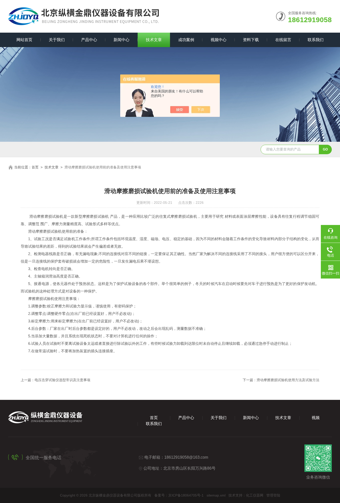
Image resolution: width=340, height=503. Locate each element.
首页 (35, 167)
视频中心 (219, 40)
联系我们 (316, 40)
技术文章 (154, 40)
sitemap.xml (216, 495)
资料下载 (251, 40)
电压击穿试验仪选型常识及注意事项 (62, 380)
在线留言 (283, 40)
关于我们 (57, 40)
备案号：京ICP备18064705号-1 (179, 495)
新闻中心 (121, 40)
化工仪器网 (254, 495)
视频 (316, 418)
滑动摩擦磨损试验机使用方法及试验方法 (288, 380)
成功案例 (186, 40)
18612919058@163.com (186, 457)
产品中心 (89, 40)
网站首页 (24, 40)
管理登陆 (273, 495)
